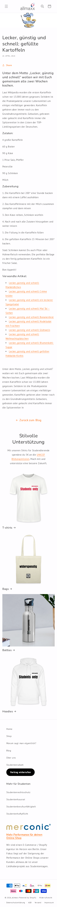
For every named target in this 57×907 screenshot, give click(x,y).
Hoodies (7, 711)
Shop (9, 736)
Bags (5, 589)
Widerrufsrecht (45, 898)
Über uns (11, 757)
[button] (6, 6)
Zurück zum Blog (30, 420)
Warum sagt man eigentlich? (21, 743)
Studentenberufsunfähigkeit (21, 806)
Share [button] (9, 65)
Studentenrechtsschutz (18, 792)
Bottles (7, 650)
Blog (8, 750)
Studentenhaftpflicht (17, 813)
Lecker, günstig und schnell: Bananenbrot (31, 317)
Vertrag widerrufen (20, 772)
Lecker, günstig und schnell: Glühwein (29, 329)
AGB (30, 902)
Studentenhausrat (15, 799)
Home (9, 729)
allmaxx (15, 898)
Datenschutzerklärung (15, 902)
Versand (38, 902)
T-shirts (7, 528)
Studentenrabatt (15, 764)
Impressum (49, 902)
